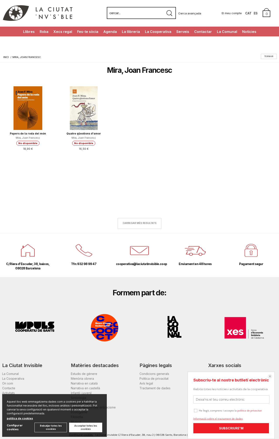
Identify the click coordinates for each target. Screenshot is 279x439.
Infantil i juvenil (81, 393)
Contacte (8, 388)
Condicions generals (154, 374)
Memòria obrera (82, 378)
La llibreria (131, 31)
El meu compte (232, 13)
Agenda (110, 31)
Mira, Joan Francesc (28, 137)
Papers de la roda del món (28, 133)
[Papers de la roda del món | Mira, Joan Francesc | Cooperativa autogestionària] (27, 108)
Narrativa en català (84, 383)
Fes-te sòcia (87, 31)
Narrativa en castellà (85, 388)
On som (7, 383)
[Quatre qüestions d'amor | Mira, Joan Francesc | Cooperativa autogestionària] (83, 108)
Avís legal (146, 383)
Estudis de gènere (84, 374)
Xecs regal (62, 31)
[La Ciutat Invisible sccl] (37, 20)
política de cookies (20, 418)
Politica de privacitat (154, 378)
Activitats (8, 393)
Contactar (203, 31)
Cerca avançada (189, 13)
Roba (44, 31)
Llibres (29, 31)
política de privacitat (249, 410)
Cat (248, 13)
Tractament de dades (155, 388)
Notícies (249, 31)
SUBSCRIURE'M (231, 428)
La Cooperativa (158, 31)
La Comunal (227, 31)
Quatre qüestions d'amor (83, 133)
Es (256, 13)
